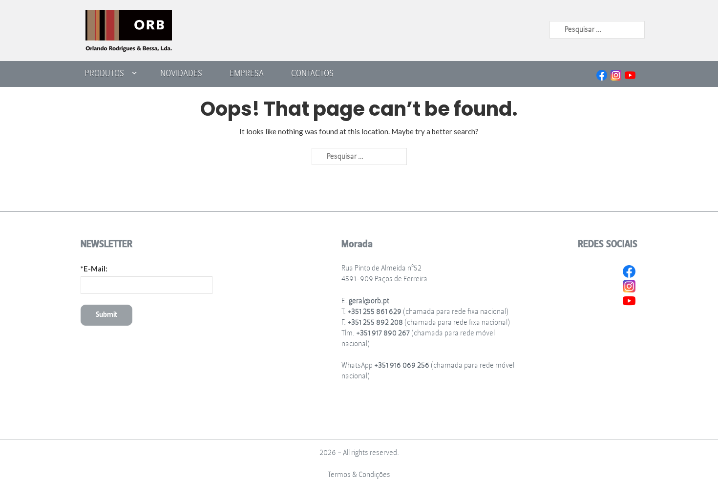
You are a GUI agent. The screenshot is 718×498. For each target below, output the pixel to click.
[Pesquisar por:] (597, 29)
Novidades (181, 73)
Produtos (104, 73)
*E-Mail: (94, 268)
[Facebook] (601, 74)
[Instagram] (616, 74)
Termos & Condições (359, 475)
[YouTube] (630, 74)
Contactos (312, 73)
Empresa (247, 73)
